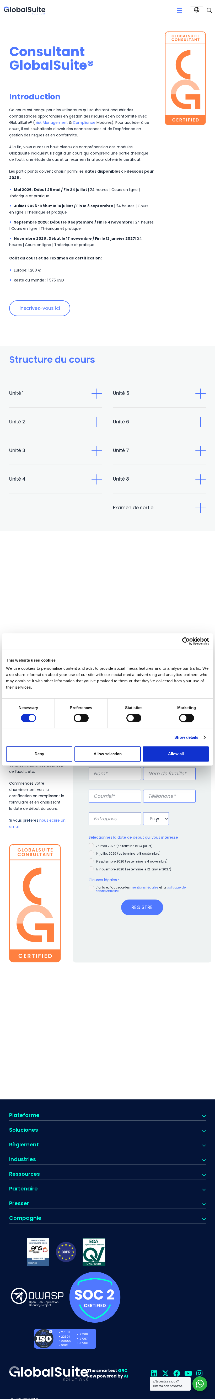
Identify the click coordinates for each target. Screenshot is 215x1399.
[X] (165, 1373)
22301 (65, 1336)
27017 (83, 1339)
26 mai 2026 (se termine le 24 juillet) (124, 846)
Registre (142, 907)
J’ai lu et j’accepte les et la (141, 889)
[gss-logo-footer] (48, 1373)
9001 (64, 1345)
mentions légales (144, 887)
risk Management (51, 122)
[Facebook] (176, 1373)
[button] (179, 10)
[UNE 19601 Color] (94, 1252)
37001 (83, 1343)
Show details (186, 737)
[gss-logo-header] (24, 10)
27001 (65, 1332)
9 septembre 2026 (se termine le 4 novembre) (132, 861)
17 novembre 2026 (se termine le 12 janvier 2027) (133, 869)
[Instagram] (199, 1373)
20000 (66, 1341)
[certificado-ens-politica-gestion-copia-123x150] (38, 1252)
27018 (83, 1334)
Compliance (84, 122)
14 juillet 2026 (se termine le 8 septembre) (128, 853)
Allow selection (108, 754)
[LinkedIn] (154, 1373)
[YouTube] (188, 1373)
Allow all (176, 754)
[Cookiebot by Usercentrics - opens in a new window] (186, 641)
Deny (39, 754)
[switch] (81, 718)
